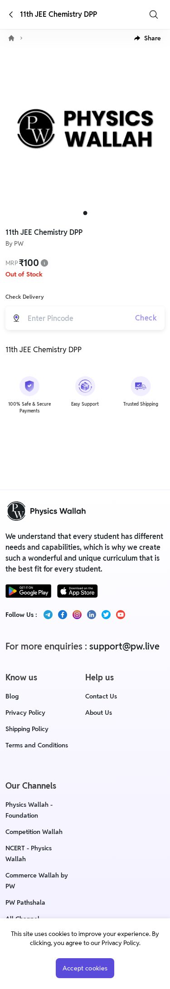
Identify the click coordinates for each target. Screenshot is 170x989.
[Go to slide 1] (85, 213)
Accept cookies (85, 968)
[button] (148, 38)
